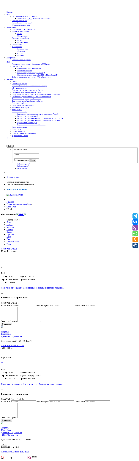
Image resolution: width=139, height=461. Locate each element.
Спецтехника (17, 45)
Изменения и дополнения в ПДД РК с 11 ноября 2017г (38, 75)
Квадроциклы (22, 49)
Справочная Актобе (19, 84)
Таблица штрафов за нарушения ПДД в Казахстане (31, 77)
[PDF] (20, 214)
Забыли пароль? (23, 164)
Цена (9, 244)
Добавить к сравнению (11, 336)
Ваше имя (5, 305)
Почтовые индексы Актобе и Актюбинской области (31, 97)
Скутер (20, 53)
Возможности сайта (19, 21)
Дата (9, 222)
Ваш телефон (42, 305)
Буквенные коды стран (20, 107)
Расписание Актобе (19, 112)
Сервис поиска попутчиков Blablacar (31, 125)
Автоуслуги (11, 58)
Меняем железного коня (21, 25)
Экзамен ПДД (17, 66)
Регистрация (22, 168)
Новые (19, 34)
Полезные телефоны (19, 103)
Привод (10, 234)
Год (8, 239)
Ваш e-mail (80, 305)
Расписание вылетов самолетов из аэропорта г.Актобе (38, 114)
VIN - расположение (19, 88)
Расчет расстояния (24, 71)
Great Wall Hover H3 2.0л (12, 345)
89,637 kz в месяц (9, 435)
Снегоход (21, 51)
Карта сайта (16, 129)
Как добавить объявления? (22, 23)
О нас (9, 14)
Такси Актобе (17, 110)
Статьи (14, 81)
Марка (9, 224)
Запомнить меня (23, 160)
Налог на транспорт (19, 127)
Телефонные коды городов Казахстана (26, 99)
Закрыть (5, 331)
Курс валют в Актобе (20, 136)
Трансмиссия (13, 242)
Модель (10, 227)
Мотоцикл (21, 55)
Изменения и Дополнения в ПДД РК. (31, 68)
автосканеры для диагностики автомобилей (33, 18)
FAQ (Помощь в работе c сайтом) (24, 16)
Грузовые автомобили (20, 38)
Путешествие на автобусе (27, 123)
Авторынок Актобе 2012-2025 (15, 452)
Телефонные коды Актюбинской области (27, 101)
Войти (10, 146)
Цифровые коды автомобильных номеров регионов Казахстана (36, 94)
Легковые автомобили (20, 32)
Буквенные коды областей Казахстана (26, 92)
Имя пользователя (20, 149)
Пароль (16, 154)
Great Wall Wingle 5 (10, 249)
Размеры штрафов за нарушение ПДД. (31, 73)
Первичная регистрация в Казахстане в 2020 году (31, 64)
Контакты (10, 138)
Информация (11, 79)
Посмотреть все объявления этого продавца (43, 288)
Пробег (10, 229)
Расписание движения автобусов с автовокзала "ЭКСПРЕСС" (40, 118)
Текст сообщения (9, 321)
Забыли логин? (23, 166)
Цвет (9, 237)
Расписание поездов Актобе (28, 116)
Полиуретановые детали (21, 60)
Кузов (9, 232)
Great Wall (11, 207)
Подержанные (22, 36)
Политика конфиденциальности (24, 133)
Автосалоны (11, 27)
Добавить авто (13, 177)
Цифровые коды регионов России (24, 105)
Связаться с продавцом (11, 288)
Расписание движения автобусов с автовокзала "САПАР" (39, 120)
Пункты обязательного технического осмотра (29, 86)
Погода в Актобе (18, 131)
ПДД (8, 62)
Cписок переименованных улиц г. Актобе (27, 90)
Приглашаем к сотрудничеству (23, 29)
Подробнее (6, 334)
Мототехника (17, 47)
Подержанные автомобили (19, 204)
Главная (9, 12)
